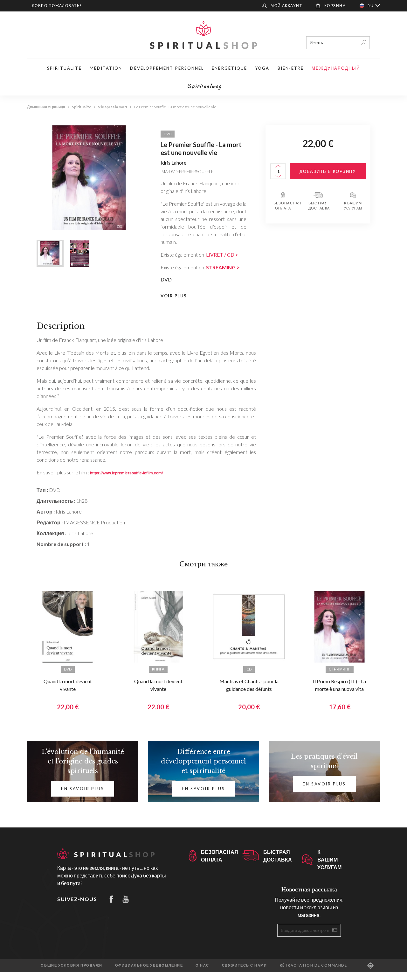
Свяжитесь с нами (244, 965)
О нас (202, 965)
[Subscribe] (335, 930)
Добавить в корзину (327, 171)
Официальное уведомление (149, 965)
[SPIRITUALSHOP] (203, 34)
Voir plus (174, 295)
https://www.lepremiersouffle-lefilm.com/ (126, 473)
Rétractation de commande (313, 965)
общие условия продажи (71, 965)
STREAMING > (223, 267)
